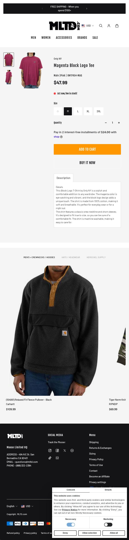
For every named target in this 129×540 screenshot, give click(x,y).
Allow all (114, 533)
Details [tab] (108, 490)
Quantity (58, 122)
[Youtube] (72, 450)
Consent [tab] (71, 490)
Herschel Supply (96, 257)
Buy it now (87, 163)
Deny (65, 533)
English (10, 506)
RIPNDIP (113, 404)
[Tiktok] (50, 458)
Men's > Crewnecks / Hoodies (39, 257)
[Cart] (117, 25)
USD (28, 506)
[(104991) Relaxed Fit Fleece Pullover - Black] (55, 331)
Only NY (58, 58)
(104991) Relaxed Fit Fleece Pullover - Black (29, 399)
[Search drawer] (101, 25)
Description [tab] (63, 177)
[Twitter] (64, 450)
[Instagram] (50, 450)
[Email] (57, 458)
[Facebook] (57, 450)
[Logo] (64, 26)
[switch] (108, 525)
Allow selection (89, 533)
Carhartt (10, 404)
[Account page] (109, 25)
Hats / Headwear (71, 257)
